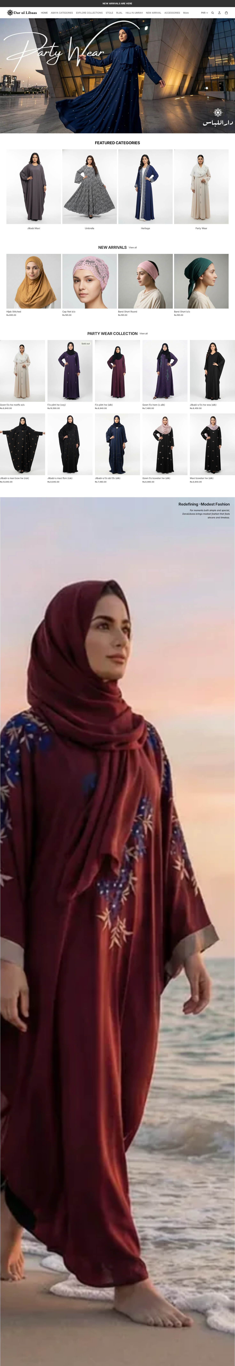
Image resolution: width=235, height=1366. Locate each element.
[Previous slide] (5, 75)
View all (133, 247)
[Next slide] (230, 75)
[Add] (182, 397)
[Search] (212, 12)
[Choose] (56, 303)
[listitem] (186, 12)
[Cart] (226, 12)
